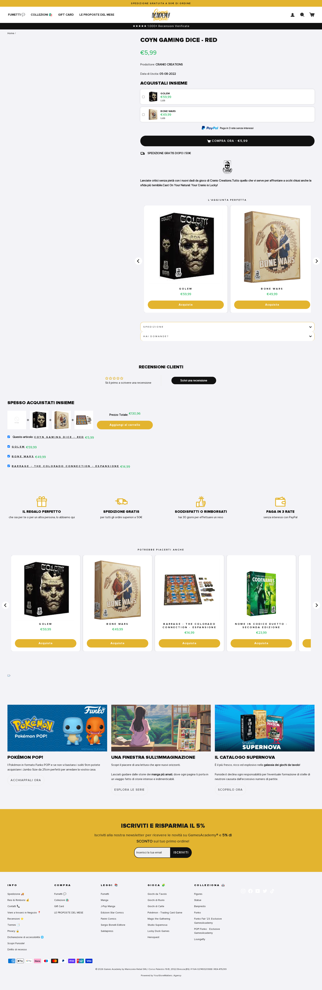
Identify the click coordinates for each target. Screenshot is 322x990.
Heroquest (153, 937)
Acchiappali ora (26, 780)
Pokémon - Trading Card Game (165, 912)
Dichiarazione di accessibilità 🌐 (25, 937)
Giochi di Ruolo (156, 900)
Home (10, 33)
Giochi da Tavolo (157, 894)
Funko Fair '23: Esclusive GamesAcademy (208, 920)
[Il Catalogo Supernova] (265, 728)
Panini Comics (108, 918)
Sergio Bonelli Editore (113, 924)
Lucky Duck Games (158, 931)
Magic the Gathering (159, 918)
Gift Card (66, 14)
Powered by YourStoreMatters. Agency (161, 975)
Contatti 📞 (13, 906)
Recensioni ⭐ (15, 918)
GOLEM (185, 289)
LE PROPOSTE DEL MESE (96, 14)
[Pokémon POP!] (57, 728)
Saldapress (107, 931)
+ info (162, 100)
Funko (197, 912)
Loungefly (199, 939)
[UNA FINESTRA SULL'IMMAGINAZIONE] (161, 728)
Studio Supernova (157, 924)
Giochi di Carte (156, 906)
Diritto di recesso (17, 949)
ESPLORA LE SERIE (129, 789)
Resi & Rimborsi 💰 (18, 900)
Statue (197, 900)
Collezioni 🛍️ (42, 14)
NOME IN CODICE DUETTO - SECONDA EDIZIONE (261, 626)
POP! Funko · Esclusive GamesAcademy (207, 931)
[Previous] (138, 261)
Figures (198, 894)
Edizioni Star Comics (112, 912)
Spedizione (153, 327)
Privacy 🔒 (13, 931)
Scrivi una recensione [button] (193, 380)
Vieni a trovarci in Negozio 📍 (24, 912)
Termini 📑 (13, 924)
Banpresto (200, 906)
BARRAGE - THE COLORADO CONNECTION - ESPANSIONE (65, 466)
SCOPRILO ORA (230, 789)
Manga (104, 900)
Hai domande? (156, 336)
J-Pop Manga (108, 906)
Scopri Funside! (16, 943)
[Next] (316, 261)
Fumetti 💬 (16, 14)
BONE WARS (272, 289)
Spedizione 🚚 (15, 894)
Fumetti (105, 894)
